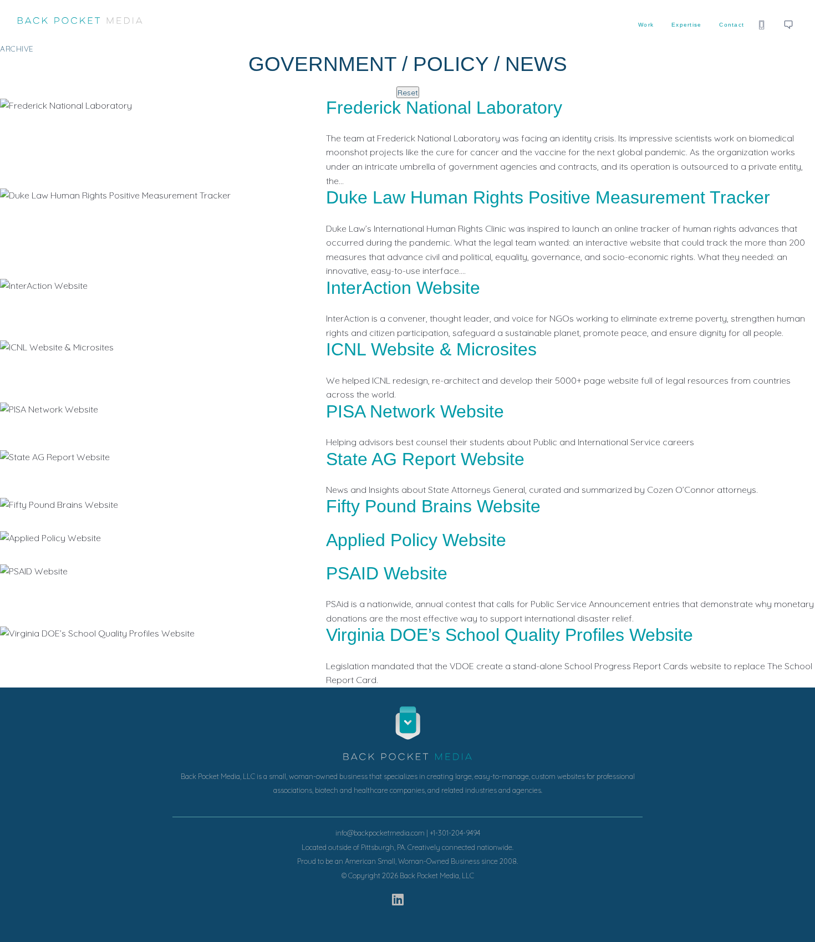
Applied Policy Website (416, 540)
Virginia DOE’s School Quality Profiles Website (509, 635)
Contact (731, 25)
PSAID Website (386, 573)
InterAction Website (403, 288)
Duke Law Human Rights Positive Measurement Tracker (548, 197)
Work (646, 25)
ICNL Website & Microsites (431, 349)
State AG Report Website (425, 459)
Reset (408, 92)
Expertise (686, 25)
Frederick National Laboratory (444, 108)
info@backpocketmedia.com (380, 832)
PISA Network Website (415, 411)
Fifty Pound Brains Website (433, 506)
